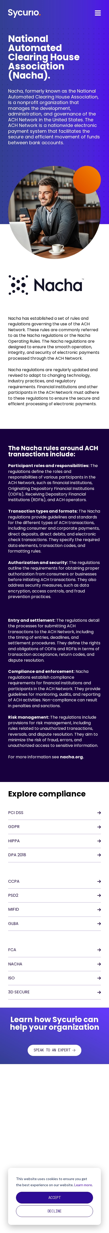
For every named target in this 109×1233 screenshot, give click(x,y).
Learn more (83, 1185)
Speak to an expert (52, 1050)
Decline (54, 1211)
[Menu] (98, 13)
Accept (54, 1197)
